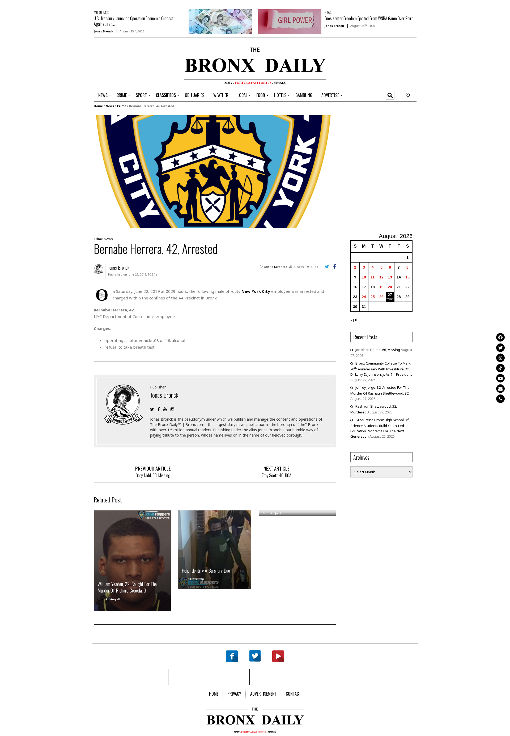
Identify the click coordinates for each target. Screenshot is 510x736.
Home (98, 106)
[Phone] (500, 399)
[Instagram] (500, 358)
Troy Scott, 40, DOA (276, 475)
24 (364, 297)
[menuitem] (103, 95)
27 (390, 295)
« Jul (353, 320)
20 (390, 287)
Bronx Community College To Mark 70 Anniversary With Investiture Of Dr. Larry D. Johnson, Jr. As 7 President (381, 369)
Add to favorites (275, 267)
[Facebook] (500, 337)
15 (407, 277)
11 (373, 277)
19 (381, 287)
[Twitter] (500, 347)
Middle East (101, 12)
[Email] (500, 388)
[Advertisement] (125, 64)
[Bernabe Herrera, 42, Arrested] (213, 171)
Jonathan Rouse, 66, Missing (377, 349)
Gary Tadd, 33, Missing (153, 475)
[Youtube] (500, 378)
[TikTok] (500, 368)
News (328, 12)
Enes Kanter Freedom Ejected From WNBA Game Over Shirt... (370, 18)
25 (373, 297)
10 (364, 277)
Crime (121, 106)
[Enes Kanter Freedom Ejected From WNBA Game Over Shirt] (289, 21)
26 (381, 297)
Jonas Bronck (103, 31)
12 (381, 277)
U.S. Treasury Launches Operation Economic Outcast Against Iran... (133, 21)
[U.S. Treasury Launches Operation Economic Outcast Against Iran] (220, 21)
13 (390, 277)
